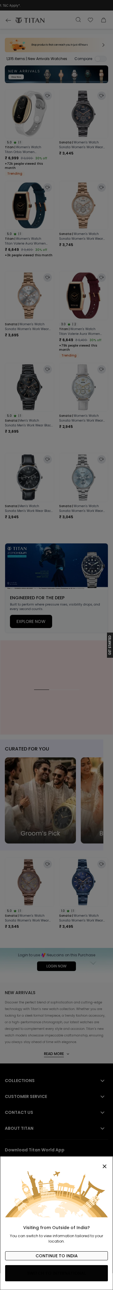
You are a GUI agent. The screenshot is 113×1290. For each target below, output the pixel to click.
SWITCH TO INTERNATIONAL (56, 1273)
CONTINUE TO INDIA (57, 1256)
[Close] (56, 1163)
